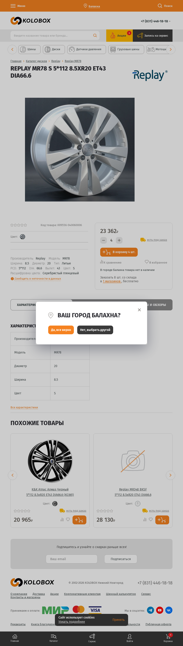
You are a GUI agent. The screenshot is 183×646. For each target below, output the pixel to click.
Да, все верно (61, 330)
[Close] (139, 309)
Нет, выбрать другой (95, 330)
